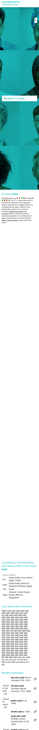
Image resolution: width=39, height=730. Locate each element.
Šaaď (25, 646)
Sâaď (16, 622)
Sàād (16, 617)
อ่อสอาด (22, 662)
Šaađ (3, 648)
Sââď (8, 624)
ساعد (11, 659)
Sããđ (17, 628)
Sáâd (26, 619)
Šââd (25, 653)
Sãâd (25, 626)
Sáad (25, 617)
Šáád (8, 653)
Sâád (25, 622)
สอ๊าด (4, 662)
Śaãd (16, 639)
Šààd (12, 650)
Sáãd (3, 622)
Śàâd (12, 642)
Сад (23, 657)
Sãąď (8, 630)
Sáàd (8, 619)
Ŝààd (3, 646)
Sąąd (21, 635)
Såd (11, 630)
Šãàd (12, 655)
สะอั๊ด (13, 662)
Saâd (3, 613)
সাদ (18, 659)
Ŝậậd (16, 646)
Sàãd (12, 617)
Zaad (8, 637)
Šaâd (17, 648)
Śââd (3, 644)
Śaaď (17, 637)
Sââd (3, 624)
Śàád (8, 642)
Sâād (26, 624)
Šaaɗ (8, 648)
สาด (17, 662)
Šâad (12, 653)
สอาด (25, 659)
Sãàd (16, 626)
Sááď (21, 619)
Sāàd (24, 630)
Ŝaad (21, 644)
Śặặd (16, 644)
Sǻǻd (25, 635)
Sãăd (26, 628)
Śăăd (12, 644)
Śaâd (8, 639)
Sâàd (21, 622)
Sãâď (3, 628)
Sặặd (3, 637)
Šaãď (3, 650)
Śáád (21, 642)
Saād (16, 613)
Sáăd (8, 622)
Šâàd (16, 653)
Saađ (13, 611)
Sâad (12, 622)
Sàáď (3, 617)
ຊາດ (3, 664)
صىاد (3, 659)
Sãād (21, 628)
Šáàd (3, 653)
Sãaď (12, 626)
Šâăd (8, 655)
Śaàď (26, 637)
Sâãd (17, 624)
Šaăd (8, 650)
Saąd (25, 613)
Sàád (24, 615)
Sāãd (3, 633)
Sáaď (3, 619)
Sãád (21, 626)
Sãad (8, 626)
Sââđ (12, 624)
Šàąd (25, 650)
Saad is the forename (10, 220)
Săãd (21, 633)
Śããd (8, 644)
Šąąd (19, 657)
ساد (15, 659)
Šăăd (15, 657)
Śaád (3, 639)
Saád (22, 611)
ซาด (21, 659)
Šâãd (3, 655)
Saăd (21, 613)
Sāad (19, 630)
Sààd (15, 615)
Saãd (12, 613)
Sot (3, 615)
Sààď (20, 615)
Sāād (8, 633)
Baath (4, 611)
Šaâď (21, 648)
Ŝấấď (12, 646)
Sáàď (12, 619)
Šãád (16, 655)
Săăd (25, 633)
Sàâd (8, 617)
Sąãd (16, 635)
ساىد (7, 659)
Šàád (16, 650)
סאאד (28, 657)
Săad (12, 633)
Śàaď (25, 639)
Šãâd (21, 655)
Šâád (21, 653)
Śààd (3, 642)
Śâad (25, 642)
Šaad (21, 646)
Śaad (12, 637)
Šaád (12, 648)
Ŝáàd (8, 646)
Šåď (3, 657)
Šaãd (26, 648)
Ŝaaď (25, 644)
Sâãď (21, 624)
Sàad (6, 615)
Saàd (18, 611)
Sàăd (21, 617)
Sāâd (28, 630)
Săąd (8, 635)
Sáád (17, 619)
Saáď (26, 611)
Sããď (12, 628)
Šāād (10, 657)
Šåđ (6, 657)
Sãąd (3, 630)
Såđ (15, 630)
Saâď (8, 613)
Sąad (12, 635)
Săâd (16, 633)
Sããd (8, 628)
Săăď (3, 635)
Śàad (21, 639)
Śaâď (12, 639)
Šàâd (21, 650)
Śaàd (21, 637)
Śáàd (16, 642)
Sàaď (11, 615)
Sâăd (3, 626)
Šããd (25, 655)
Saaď (9, 611)
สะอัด (8, 662)
